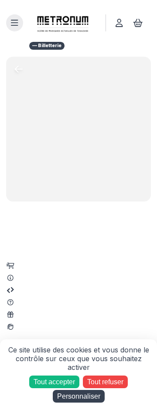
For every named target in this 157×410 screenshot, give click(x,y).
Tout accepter (54, 382)
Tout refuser (105, 382)
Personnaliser (78, 396)
